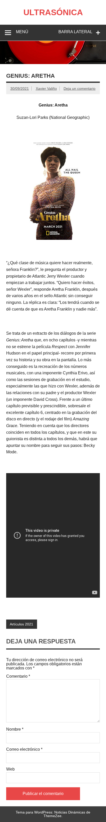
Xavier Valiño (46, 88)
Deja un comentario (79, 88)
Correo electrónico (24, 749)
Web (10, 769)
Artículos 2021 (21, 624)
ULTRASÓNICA (53, 12)
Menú (22, 32)
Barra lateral (75, 32)
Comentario (18, 676)
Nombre (14, 729)
